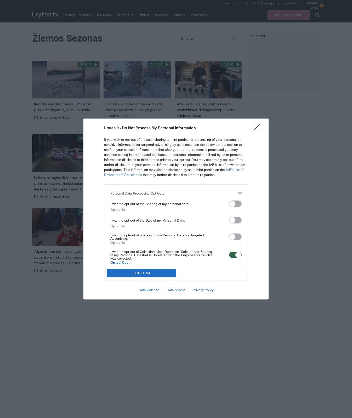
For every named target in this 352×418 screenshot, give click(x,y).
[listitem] (176, 193)
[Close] (258, 128)
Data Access (176, 290)
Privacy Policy (203, 290)
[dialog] (176, 209)
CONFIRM (141, 273)
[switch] (235, 204)
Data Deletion (149, 290)
